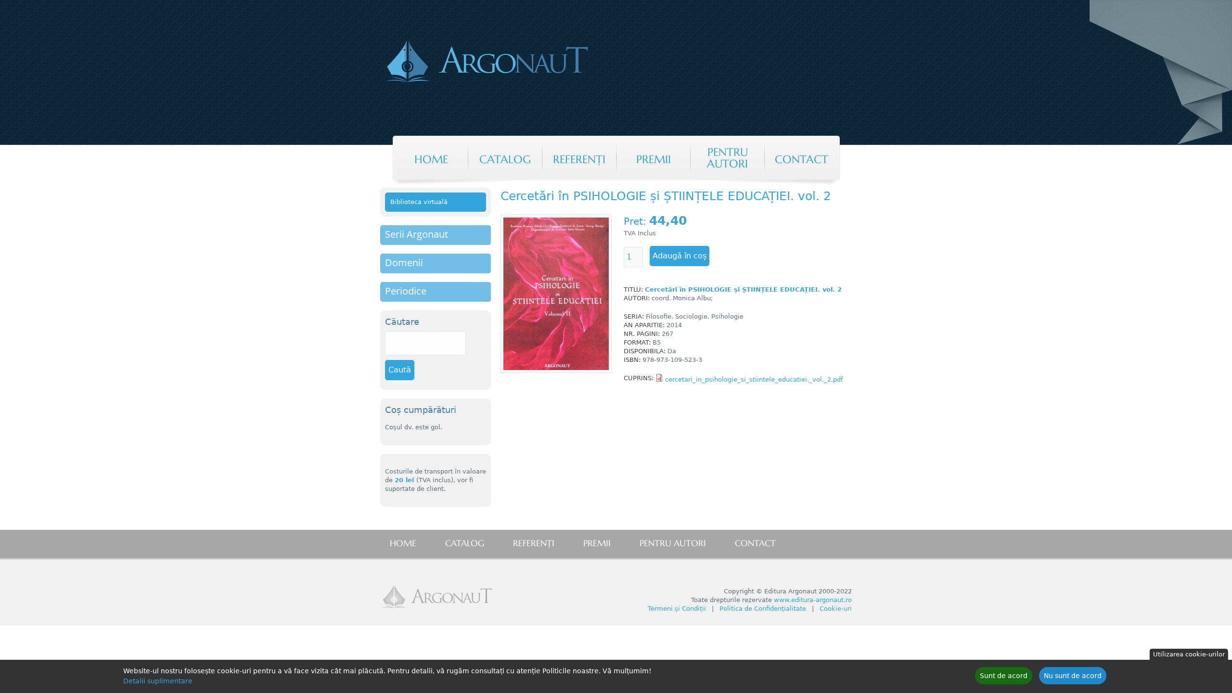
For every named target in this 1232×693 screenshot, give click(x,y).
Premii (653, 159)
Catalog (505, 159)
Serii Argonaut (416, 234)
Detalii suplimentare (157, 681)
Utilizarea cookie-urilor (1189, 654)
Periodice (405, 290)
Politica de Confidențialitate (762, 608)
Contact (801, 159)
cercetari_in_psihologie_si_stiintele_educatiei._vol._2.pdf (754, 379)
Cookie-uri (836, 608)
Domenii (404, 262)
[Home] (526, 62)
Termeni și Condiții (677, 608)
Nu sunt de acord (1073, 676)
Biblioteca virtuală (419, 201)
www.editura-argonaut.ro (813, 599)
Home (431, 159)
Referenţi (579, 159)
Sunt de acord (1003, 676)
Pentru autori (727, 158)
